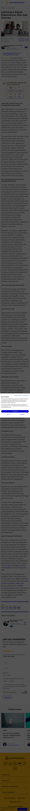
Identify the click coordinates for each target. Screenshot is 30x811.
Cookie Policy (25, 395)
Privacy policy (17, 395)
